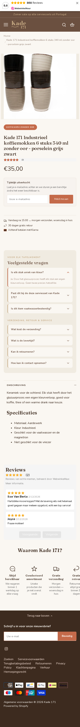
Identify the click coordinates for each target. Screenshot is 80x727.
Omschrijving (16, 385)
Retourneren (43, 663)
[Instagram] (6, 648)
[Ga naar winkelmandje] (72, 25)
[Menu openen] (6, 24)
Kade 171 (50, 702)
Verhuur (45, 668)
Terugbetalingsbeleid (17, 663)
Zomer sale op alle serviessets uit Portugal (39, 14)
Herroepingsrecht (15, 672)
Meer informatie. (15, 483)
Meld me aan (61, 199)
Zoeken (8, 659)
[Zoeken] (64, 25)
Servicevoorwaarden (31, 659)
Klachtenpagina (26, 668)
